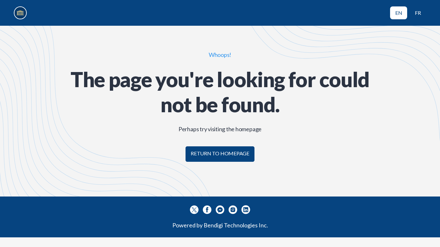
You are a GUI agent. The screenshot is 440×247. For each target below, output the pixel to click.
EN (398, 13)
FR (418, 13)
